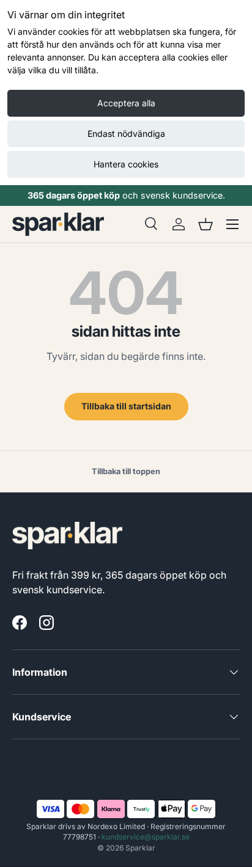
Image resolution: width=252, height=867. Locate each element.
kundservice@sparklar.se (146, 836)
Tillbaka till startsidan (126, 406)
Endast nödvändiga (126, 133)
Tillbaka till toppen (126, 471)
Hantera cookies (126, 164)
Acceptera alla (126, 103)
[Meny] (232, 224)
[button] (205, 224)
